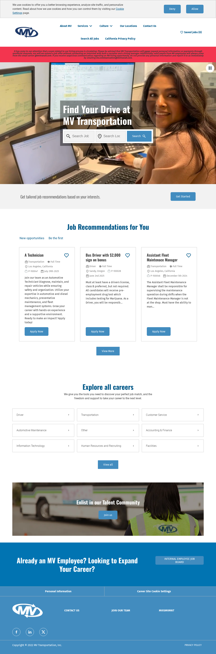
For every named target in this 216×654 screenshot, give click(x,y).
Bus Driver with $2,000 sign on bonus (103, 257)
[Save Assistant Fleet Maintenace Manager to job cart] (188, 255)
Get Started (183, 196)
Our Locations (128, 26)
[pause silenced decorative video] (210, 68)
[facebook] (16, 632)
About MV (66, 26)
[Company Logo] (26, 32)
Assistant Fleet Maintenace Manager (162, 257)
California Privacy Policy (120, 38)
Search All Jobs (90, 38)
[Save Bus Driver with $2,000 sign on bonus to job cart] (127, 255)
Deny (172, 8)
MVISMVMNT (166, 610)
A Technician (34, 255)
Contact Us (149, 26)
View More (108, 351)
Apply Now (36, 331)
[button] (108, 464)
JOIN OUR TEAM (121, 610)
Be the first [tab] (56, 238)
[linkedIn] (30, 632)
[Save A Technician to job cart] (66, 255)
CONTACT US (71, 610)
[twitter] (43, 632)
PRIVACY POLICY (193, 645)
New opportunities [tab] (32, 238)
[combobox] (79, 136)
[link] (108, 515)
